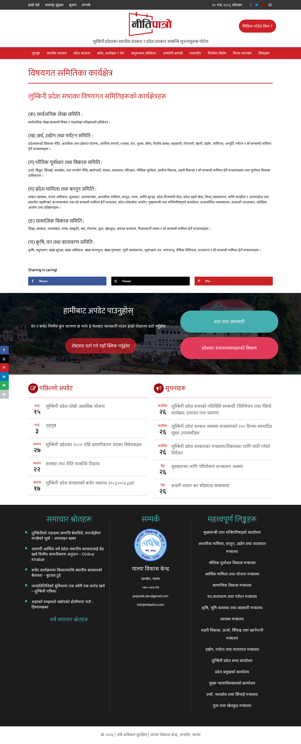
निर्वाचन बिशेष (217, 53)
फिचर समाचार (242, 53)
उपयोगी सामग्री (173, 53)
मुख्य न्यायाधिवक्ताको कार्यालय (232, 683)
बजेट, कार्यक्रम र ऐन (110, 53)
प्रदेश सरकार (82, 53)
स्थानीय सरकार (57, 53)
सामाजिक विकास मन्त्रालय (232, 585)
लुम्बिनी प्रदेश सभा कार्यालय (232, 660)
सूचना (72, 5)
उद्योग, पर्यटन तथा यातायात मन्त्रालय (232, 649)
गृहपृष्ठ (36, 53)
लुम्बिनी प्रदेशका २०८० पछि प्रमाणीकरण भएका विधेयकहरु (93, 444)
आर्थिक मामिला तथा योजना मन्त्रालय (232, 574)
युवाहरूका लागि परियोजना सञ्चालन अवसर (207, 466)
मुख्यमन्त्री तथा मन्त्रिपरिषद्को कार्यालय (232, 532)
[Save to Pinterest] (4, 367)
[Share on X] (4, 358)
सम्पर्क (86, 5)
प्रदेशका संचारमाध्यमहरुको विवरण (229, 348)
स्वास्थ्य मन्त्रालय (232, 619)
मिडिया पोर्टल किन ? (257, 26)
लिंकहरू (263, 53)
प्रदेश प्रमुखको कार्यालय (232, 671)
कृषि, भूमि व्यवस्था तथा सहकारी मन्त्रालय (232, 607)
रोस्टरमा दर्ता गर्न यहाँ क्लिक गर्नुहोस (101, 346)
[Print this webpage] (4, 394)
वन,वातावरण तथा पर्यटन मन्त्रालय (232, 596)
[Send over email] (4, 385)
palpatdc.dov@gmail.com (150, 596)
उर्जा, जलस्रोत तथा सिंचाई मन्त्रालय (232, 694)
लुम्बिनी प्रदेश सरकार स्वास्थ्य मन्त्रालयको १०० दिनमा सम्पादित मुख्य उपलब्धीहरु (221, 430)
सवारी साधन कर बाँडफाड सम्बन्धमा (200, 485)
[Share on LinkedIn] (4, 376)
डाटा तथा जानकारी (229, 321)
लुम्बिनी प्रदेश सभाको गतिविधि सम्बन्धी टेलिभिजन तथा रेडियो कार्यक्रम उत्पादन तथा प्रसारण (221, 410)
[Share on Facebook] (4, 350)
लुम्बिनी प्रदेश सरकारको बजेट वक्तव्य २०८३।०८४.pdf (90, 483)
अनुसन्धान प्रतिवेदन (143, 53)
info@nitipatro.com (150, 604)
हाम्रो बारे (34, 5)
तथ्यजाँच (195, 53)
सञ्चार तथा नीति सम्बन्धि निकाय (73, 463)
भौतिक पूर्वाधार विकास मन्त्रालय (232, 562)
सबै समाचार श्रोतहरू (69, 619)
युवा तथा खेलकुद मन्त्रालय (232, 705)
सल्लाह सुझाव (54, 5)
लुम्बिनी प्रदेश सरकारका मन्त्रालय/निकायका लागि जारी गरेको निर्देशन (220, 450)
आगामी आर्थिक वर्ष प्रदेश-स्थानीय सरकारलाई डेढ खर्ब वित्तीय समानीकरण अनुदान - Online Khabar (68, 554)
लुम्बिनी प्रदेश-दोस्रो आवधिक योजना (75, 406)
